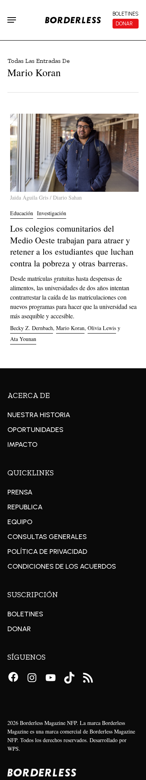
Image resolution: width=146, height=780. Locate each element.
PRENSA (19, 492)
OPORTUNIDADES (35, 429)
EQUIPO (19, 522)
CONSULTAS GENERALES (47, 536)
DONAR (19, 629)
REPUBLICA (24, 507)
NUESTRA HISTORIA (38, 415)
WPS (13, 748)
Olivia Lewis (102, 328)
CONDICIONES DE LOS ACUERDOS (61, 566)
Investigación (51, 213)
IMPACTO (22, 444)
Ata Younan (23, 339)
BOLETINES (25, 614)
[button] (11, 20)
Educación (21, 213)
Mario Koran (70, 328)
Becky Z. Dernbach (31, 328)
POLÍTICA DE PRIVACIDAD (47, 551)
